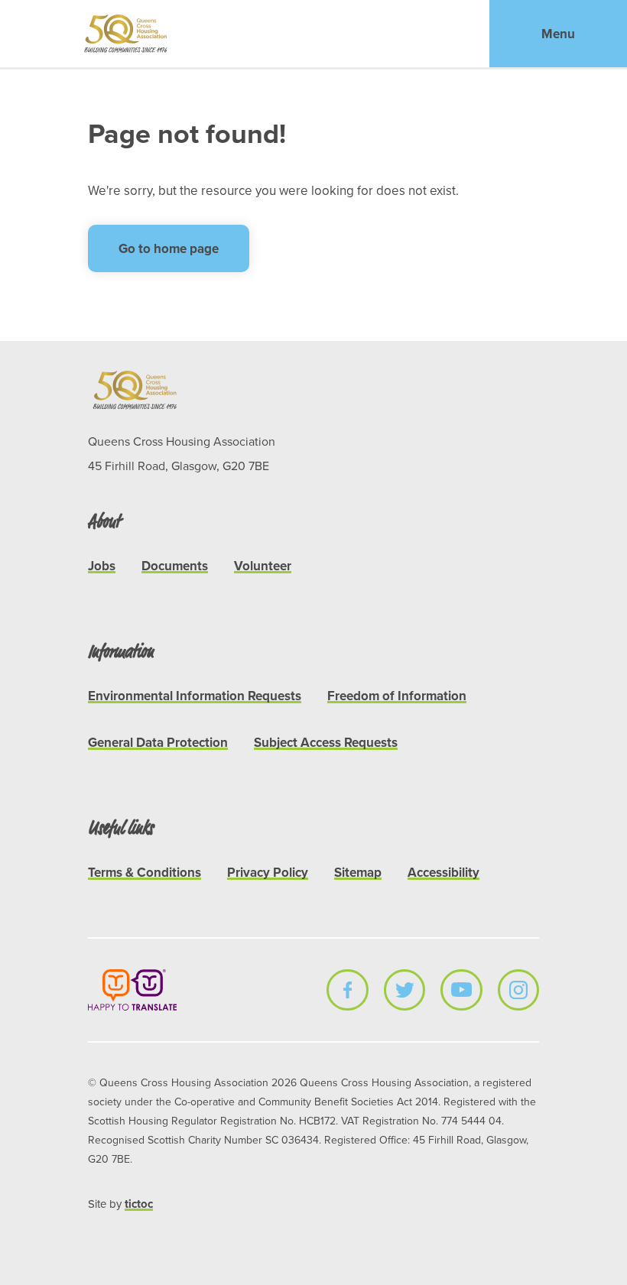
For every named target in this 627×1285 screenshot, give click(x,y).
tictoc (139, 1204)
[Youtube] (461, 990)
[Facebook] (347, 990)
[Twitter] (404, 990)
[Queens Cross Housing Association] (126, 33)
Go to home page (169, 248)
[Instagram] (518, 990)
